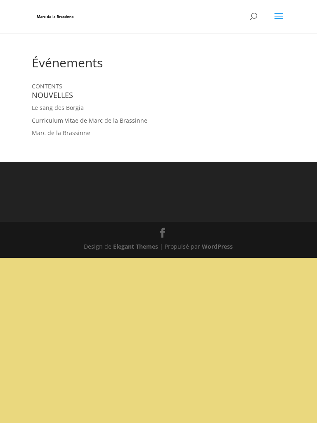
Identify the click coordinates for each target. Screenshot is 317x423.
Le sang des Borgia (58, 108)
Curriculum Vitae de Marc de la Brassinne (89, 120)
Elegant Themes (135, 246)
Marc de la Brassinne (61, 133)
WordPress (217, 246)
